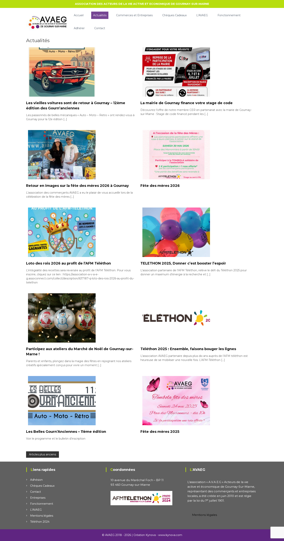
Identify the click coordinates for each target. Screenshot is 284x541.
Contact (99, 28)
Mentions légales (41, 515)
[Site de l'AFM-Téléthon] (141, 498)
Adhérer (79, 28)
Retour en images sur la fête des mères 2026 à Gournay (77, 186)
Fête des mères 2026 (160, 186)
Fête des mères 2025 (159, 432)
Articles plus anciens (42, 454)
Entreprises (37, 497)
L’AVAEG (202, 15)
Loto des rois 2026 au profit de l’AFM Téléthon (68, 263)
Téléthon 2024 (39, 521)
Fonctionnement (229, 15)
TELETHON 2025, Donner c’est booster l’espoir (183, 263)
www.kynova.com (170, 535)
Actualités (99, 15)
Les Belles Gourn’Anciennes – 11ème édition (66, 432)
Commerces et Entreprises (134, 15)
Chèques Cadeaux (174, 15)
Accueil (78, 15)
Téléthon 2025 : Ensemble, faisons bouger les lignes (188, 349)
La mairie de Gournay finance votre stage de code (186, 103)
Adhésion (36, 479)
